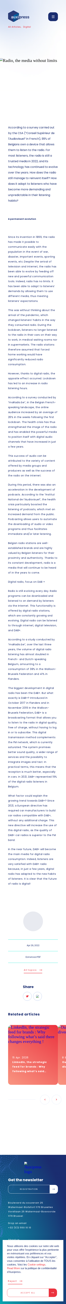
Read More (13, 1268)
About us (14, 1239)
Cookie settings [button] (36, 1264)
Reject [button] (12, 1281)
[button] (53, 16)
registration (29, 1189)
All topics (30, 970)
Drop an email (17, 1223)
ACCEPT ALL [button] (28, 1292)
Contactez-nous (29, 1153)
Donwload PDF (33, 956)
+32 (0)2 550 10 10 (19, 1227)
